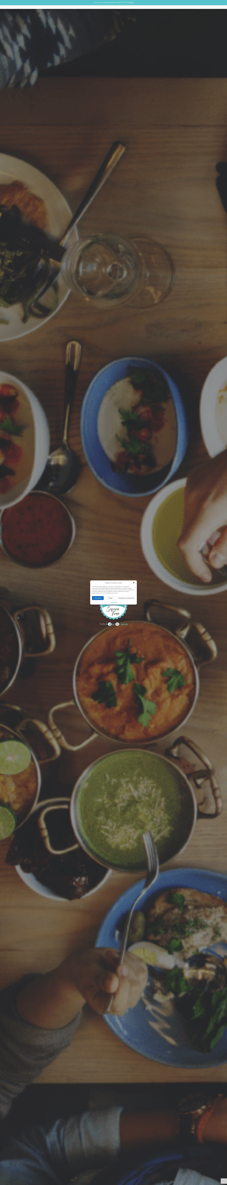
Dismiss (131, 2)
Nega (110, 598)
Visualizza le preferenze (126, 598)
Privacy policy (114, 602)
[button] (134, 583)
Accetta (97, 598)
